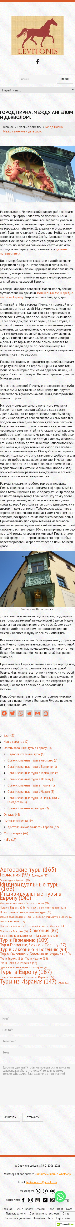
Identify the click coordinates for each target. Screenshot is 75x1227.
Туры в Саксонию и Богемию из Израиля (27, 977)
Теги (50, 1218)
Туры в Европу (26, 972)
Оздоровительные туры (24, 754)
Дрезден (40, 875)
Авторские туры (28, 869)
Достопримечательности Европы (30, 827)
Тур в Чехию (36, 958)
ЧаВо (7, 839)
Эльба (63, 982)
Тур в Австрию (46, 935)
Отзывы (9, 814)
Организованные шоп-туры (26, 808)
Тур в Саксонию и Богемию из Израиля (35, 954)
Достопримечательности (44, 1213)
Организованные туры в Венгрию (30, 767)
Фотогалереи (13, 833)
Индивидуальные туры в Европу (30, 895)
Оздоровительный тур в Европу (53, 916)
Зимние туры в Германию (15, 880)
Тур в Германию (24, 940)
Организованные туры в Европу (25, 748)
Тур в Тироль (11, 958)
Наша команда (14, 742)
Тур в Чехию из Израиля (18, 963)
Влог (7, 735)
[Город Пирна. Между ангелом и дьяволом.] (37, 174)
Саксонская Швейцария (17, 935)
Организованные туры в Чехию (29, 792)
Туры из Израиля (28, 981)
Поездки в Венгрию (14, 931)
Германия (15, 875)
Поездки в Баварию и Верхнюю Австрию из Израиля (32, 925)
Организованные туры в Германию (31, 773)
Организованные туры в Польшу (29, 779)
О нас (65, 1213)
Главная (8, 127)
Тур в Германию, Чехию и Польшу (33, 945)
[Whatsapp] (60, 1196)
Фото (69, 1209)
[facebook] (37, 61)
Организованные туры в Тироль (29, 785)
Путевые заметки (29, 127)
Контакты (39, 1218)
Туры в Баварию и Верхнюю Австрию (24, 967)
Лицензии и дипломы (18, 1218)
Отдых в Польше (12, 921)
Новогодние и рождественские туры (25, 912)
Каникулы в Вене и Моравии (46, 907)
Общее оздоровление (15, 916)
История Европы (12, 907)
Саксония (44, 930)
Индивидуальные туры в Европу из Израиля (24, 903)
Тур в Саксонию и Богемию (34, 949)
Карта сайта (63, 1218)
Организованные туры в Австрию (30, 760)
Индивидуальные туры (30, 886)
